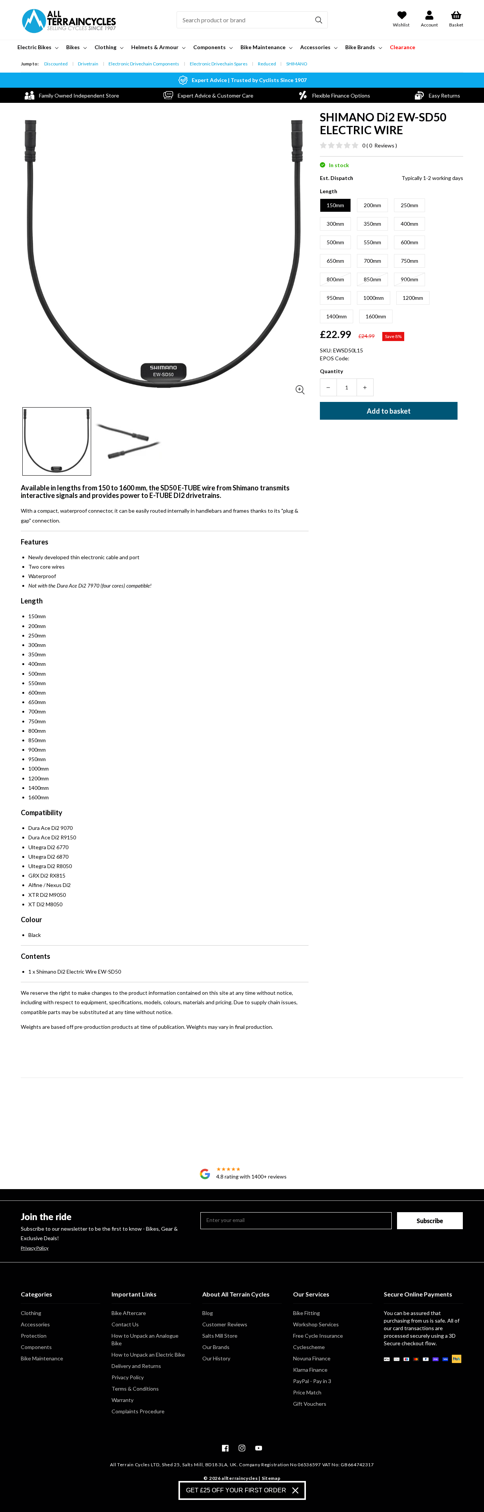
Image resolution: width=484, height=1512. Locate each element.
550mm (372, 242)
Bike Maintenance (42, 1358)
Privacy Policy (34, 1248)
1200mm (413, 298)
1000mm (373, 298)
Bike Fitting (306, 1313)
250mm (409, 205)
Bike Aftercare (129, 1313)
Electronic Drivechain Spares (219, 64)
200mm (372, 205)
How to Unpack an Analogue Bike (145, 1339)
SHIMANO (296, 64)
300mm (335, 223)
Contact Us (125, 1324)
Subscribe (430, 1220)
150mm (335, 205)
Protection (34, 1335)
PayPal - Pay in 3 (312, 1381)
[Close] (295, 1490)
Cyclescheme (309, 1347)
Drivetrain (88, 64)
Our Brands (216, 1347)
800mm (335, 279)
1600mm (376, 316)
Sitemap (271, 1478)
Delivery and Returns (136, 1366)
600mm (409, 242)
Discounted (56, 64)
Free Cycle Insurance (318, 1335)
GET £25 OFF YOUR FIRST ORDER (236, 1490)
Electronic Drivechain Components (144, 64)
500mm (335, 242)
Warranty (122, 1400)
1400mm (336, 316)
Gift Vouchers (309, 1403)
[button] (37, 47)
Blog (207, 1313)
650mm (335, 260)
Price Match (307, 1392)
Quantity (331, 371)
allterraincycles (240, 1478)
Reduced (267, 64)
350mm (372, 223)
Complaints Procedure (138, 1411)
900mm (409, 279)
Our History (216, 1358)
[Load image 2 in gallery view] (129, 442)
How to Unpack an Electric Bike (148, 1354)
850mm (372, 279)
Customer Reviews (224, 1324)
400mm (409, 223)
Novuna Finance (311, 1358)
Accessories (35, 1324)
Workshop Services (316, 1324)
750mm (409, 260)
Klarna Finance (310, 1369)
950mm (335, 298)
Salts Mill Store (219, 1335)
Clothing (31, 1313)
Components (36, 1347)
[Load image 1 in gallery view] (57, 442)
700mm (372, 260)
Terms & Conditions (135, 1388)
